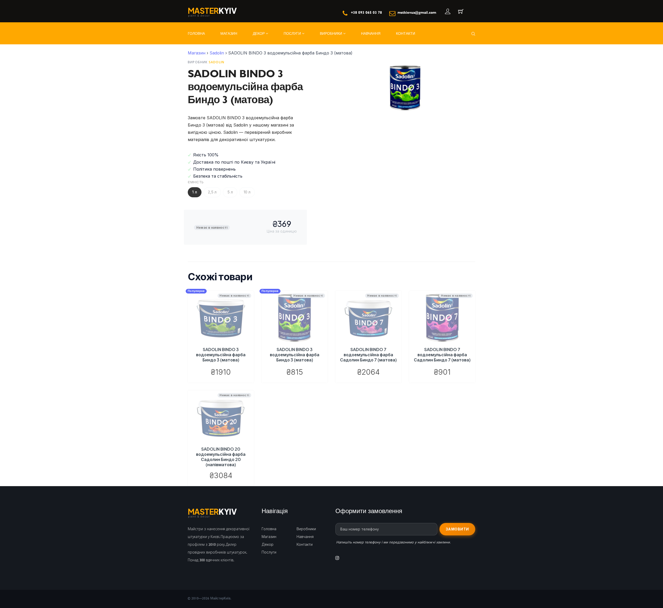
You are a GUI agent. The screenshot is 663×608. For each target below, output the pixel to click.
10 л (247, 192)
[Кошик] (460, 12)
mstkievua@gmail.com (417, 12)
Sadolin (217, 52)
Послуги (293, 33)
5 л (230, 192)
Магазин (228, 33)
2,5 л (212, 192)
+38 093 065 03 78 (366, 12)
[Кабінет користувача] (447, 12)
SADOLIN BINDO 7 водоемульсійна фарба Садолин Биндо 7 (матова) (368, 354)
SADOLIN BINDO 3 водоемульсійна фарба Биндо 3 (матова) (221, 354)
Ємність (196, 182)
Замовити (457, 529)
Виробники (331, 33)
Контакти (405, 33)
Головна (196, 33)
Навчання (370, 33)
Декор (259, 33)
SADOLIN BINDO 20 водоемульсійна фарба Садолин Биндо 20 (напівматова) (221, 456)
